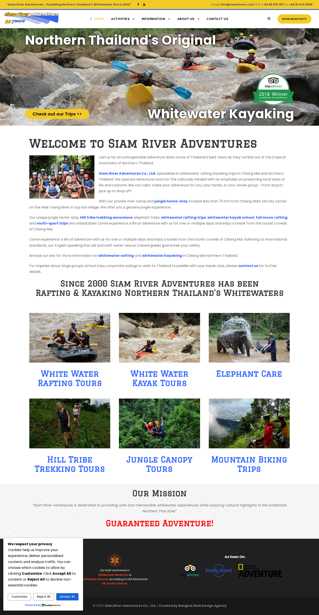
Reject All (43, 597)
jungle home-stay (171, 201)
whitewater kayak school (230, 217)
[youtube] (144, 4)
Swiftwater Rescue (94, 579)
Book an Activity (294, 19)
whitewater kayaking (162, 255)
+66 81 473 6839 (300, 4)
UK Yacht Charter (115, 583)
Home (99, 19)
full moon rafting (272, 217)
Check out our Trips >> (57, 114)
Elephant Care (249, 373)
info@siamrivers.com (237, 4)
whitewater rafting (116, 255)
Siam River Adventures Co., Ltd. (127, 173)
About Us (186, 19)
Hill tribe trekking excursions (106, 217)
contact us (248, 265)
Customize (19, 597)
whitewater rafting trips (183, 217)
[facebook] (138, 4)
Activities (120, 19)
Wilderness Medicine (113, 575)
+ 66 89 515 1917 (272, 4)
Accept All (67, 597)
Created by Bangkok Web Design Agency (193, 606)
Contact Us (217, 19)
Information (153, 19)
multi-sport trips (52, 223)
